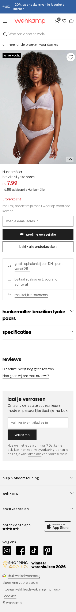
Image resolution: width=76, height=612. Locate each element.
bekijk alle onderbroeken (38, 246)
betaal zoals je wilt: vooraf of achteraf (36, 281)
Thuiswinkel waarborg (24, 576)
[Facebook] (20, 550)
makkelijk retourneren (31, 295)
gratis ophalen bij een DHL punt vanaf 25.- (39, 266)
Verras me (22, 435)
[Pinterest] (47, 550)
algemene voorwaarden (21, 582)
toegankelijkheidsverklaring (25, 589)
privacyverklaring (42, 450)
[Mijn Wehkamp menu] (58, 21)
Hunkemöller (12, 172)
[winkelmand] (71, 21)
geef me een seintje (41, 234)
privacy (55, 589)
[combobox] (38, 34)
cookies (10, 596)
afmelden (34, 454)
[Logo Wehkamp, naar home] (27, 21)
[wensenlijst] (65, 21)
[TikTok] (34, 550)
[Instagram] (7, 550)
